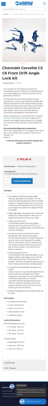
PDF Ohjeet (10, 368)
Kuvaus (8, 190)
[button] (22, 63)
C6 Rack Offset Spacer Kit (14, 118)
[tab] (24, 190)
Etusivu (5, 14)
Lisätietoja (9, 363)
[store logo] (24, 3)
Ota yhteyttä (7, 391)
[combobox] (24, 9)
